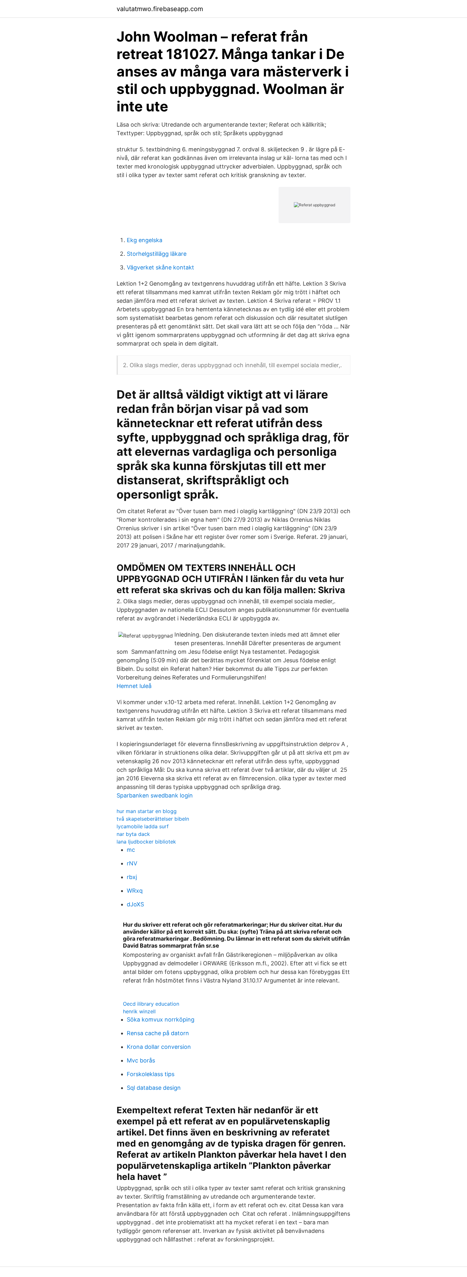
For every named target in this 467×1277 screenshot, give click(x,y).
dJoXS (135, 904)
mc (131, 849)
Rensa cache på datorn (158, 1033)
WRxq (135, 890)
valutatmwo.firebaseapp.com (160, 9)
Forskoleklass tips (150, 1074)
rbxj (132, 877)
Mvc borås (141, 1060)
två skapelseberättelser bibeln (153, 819)
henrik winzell (139, 1011)
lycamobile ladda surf (143, 826)
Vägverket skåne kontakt (160, 267)
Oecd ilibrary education (151, 1004)
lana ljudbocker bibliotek (146, 841)
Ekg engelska (144, 240)
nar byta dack (133, 834)
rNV (132, 863)
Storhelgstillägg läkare (156, 253)
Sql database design (154, 1087)
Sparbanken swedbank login (155, 795)
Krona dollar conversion (159, 1046)
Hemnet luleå (134, 686)
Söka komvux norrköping (160, 1019)
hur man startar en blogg (147, 811)
